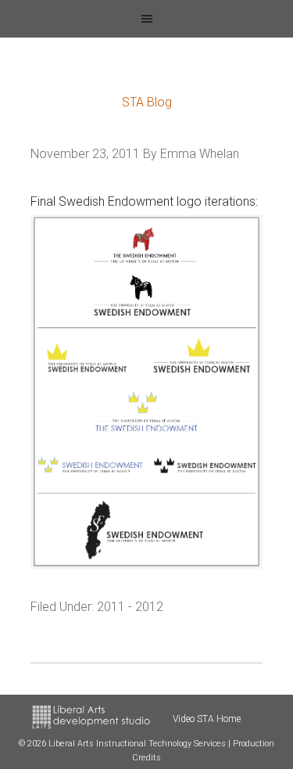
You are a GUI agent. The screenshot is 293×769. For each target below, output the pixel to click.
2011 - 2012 (130, 606)
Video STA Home (207, 718)
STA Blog (147, 102)
